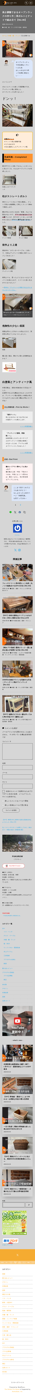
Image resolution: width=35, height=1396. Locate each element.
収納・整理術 (23, 27)
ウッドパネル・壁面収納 (17, 654)
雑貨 (5, 963)
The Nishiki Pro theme (12, 1389)
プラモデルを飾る (9, 959)
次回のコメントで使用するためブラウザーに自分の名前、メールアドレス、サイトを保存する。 (17, 793)
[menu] (31, 3)
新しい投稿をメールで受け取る (16, 805)
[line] (10, 512)
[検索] (28, 1205)
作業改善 (5, 992)
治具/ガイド (6, 1001)
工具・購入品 (6, 1335)
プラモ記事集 (8, 975)
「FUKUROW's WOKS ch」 (11, 915)
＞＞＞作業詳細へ (26, 426)
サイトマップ (24, 1262)
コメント (6, 741)
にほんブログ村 (7, 1245)
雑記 (5, 979)
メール (4, 772)
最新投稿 (15, 1262)
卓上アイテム (8, 951)
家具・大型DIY (7, 1302)
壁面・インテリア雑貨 (21, 653)
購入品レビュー (7, 968)
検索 (3, 1201)
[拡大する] (13, 177)
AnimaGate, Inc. (17, 1391)
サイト (4, 782)
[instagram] (19, 550)
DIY (17, 27)
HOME (2, 1262)
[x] (15, 512)
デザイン (5, 988)
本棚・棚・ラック (9, 27)
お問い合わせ (19, 1262)
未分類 (4, 984)
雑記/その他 (6, 1294)
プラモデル (11, 1262)
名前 (4, 763)
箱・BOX (7, 943)
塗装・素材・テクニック (19, 588)
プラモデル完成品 (8, 972)
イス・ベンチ (8, 931)
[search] (26, 3)
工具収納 (7, 955)
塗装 (15, 620)
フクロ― (17, 535)
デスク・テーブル (9, 935)
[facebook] (20, 512)
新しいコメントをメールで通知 (16, 801)
